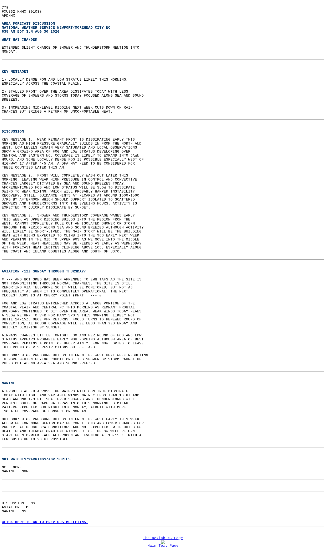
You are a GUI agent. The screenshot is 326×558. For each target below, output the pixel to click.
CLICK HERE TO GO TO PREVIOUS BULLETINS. (45, 522)
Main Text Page (163, 546)
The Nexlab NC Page (163, 538)
